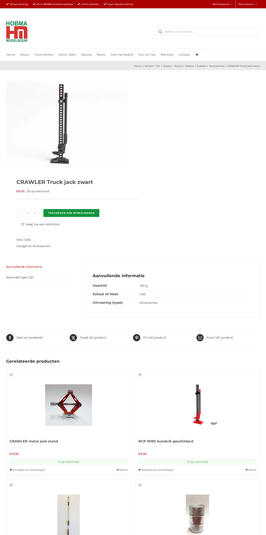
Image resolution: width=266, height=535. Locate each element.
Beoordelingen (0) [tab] (19, 277)
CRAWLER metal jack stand (34, 441)
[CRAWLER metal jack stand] (68, 402)
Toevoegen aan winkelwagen (71, 212)
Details (123, 469)
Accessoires (41, 246)
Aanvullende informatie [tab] (24, 267)
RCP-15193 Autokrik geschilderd (165, 441)
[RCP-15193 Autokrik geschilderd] (197, 402)
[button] (40, 224)
